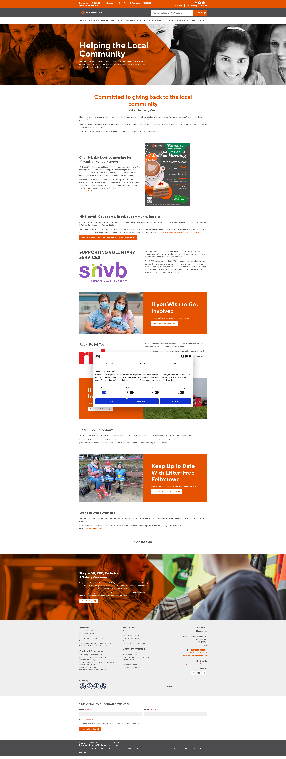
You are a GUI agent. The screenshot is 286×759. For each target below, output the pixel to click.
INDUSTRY (93, 21)
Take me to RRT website (99, 409)
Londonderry (119, 749)
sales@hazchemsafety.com (89, 5)
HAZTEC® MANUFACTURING (159, 21)
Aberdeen (83, 749)
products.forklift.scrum (196, 664)
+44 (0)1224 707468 (198, 652)
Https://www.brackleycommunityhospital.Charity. (179, 232)
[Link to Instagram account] (196, 2)
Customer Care (128, 660)
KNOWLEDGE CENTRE (135, 21)
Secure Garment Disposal (89, 641)
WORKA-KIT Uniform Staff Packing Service (95, 646)
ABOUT (104, 21)
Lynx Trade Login (192, 6)
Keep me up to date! (89, 729)
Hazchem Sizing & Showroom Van (91, 638)
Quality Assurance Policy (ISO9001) (92, 670)
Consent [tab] (109, 364)
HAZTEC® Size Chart (131, 636)
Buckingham (93, 749)
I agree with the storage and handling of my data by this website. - (112, 723)
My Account (179, 6)
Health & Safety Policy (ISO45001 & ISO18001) (96, 662)
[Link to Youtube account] (199, 2)
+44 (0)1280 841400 (197, 650)
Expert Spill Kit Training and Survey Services (95, 643)
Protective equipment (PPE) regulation (137, 657)
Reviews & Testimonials (131, 667)
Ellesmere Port (106, 749)
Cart (202, 6)
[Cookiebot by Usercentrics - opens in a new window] (181, 356)
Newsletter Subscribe (131, 665)
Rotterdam (83, 752)
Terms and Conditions (131, 652)
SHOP (82, 21)
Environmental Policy (87, 660)
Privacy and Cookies (130, 655)
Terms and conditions (182, 749)
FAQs (125, 633)
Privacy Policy (136, 723)
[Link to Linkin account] (203, 2)
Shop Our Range (87, 601)
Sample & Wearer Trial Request (134, 643)
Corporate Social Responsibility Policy (93, 657)
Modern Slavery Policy (87, 665)
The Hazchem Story (130, 662)
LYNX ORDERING (199, 21)
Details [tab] (143, 364)
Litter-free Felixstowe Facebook (165, 491)
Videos (125, 641)
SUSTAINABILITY (181, 21)
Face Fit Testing (85, 636)
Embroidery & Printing (87, 633)
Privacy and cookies (199, 749)
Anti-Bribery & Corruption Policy (91, 655)
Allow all (175, 401)
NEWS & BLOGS (117, 21)
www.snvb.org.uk (183, 318)
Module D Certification (87, 667)
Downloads (127, 631)
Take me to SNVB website (163, 323)
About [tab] (176, 364)
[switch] (130, 392)
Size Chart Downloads (131, 638)
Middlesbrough (132, 749)
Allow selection (143, 401)
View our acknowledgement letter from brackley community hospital (107, 237)
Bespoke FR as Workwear (88, 631)
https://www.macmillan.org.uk (98, 191)
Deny (111, 401)
